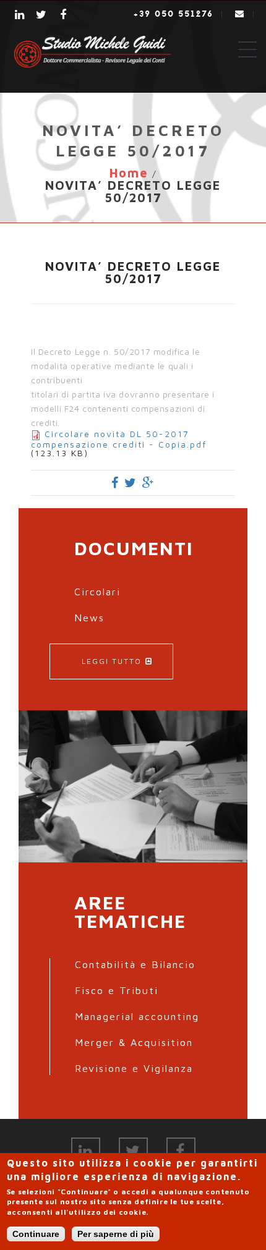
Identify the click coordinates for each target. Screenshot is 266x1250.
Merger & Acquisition (134, 1042)
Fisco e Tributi (116, 990)
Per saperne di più (115, 1234)
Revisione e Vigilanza (134, 1068)
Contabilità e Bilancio (135, 964)
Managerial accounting (137, 1016)
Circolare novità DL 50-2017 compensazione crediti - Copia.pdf (119, 438)
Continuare (35, 1234)
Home (128, 173)
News (89, 617)
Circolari (97, 591)
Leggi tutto (112, 661)
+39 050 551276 (173, 13)
